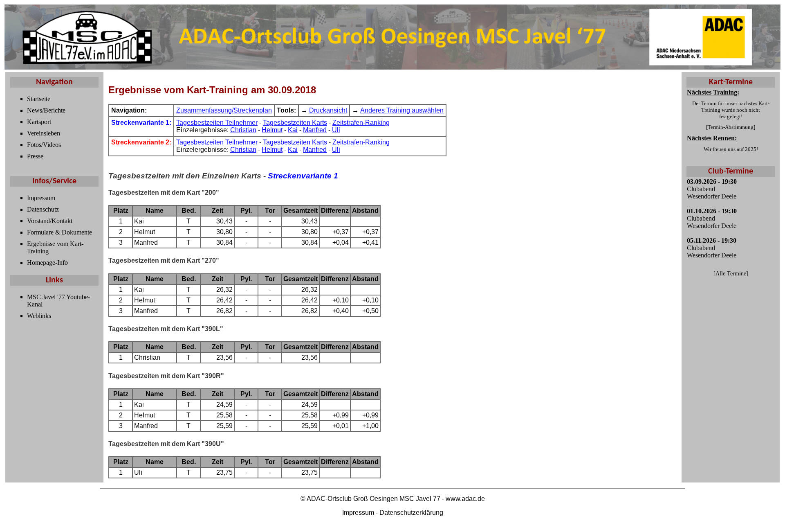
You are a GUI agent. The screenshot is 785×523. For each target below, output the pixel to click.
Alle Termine (730, 274)
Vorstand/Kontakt (49, 220)
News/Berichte (46, 110)
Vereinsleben (43, 133)
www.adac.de (465, 498)
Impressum (41, 197)
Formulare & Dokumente (59, 232)
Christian (243, 129)
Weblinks (39, 315)
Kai (293, 129)
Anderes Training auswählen (402, 110)
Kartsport (39, 121)
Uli (336, 129)
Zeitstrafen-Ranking (361, 122)
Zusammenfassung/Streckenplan (224, 110)
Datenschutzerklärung (411, 512)
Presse (35, 156)
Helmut (272, 129)
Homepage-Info (47, 262)
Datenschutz (43, 209)
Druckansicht (328, 110)
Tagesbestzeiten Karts (295, 122)
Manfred (315, 129)
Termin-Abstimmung (731, 127)
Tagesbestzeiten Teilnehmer (217, 122)
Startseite (38, 98)
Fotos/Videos (44, 144)
